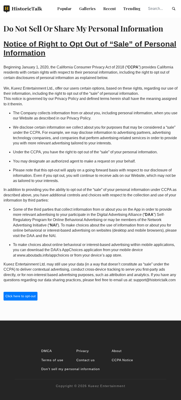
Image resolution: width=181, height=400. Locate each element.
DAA (31, 236)
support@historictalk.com (154, 280)
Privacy (82, 351)
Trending (131, 8)
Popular (64, 8)
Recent (109, 8)
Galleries (87, 8)
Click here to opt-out (20, 296)
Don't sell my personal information (70, 369)
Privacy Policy (66, 99)
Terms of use (52, 360)
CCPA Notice (122, 360)
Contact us (85, 360)
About (117, 351)
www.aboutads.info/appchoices (43, 255)
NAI (52, 236)
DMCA (46, 351)
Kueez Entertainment (106, 386)
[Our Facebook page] (90, 334)
